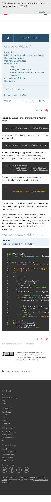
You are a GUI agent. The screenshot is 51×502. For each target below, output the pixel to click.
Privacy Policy (7, 458)
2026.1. (24, 6)
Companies (6, 421)
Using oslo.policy (11, 64)
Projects (5, 395)
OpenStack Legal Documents (27, 360)
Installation (9, 52)
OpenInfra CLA (7, 460)
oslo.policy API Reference (15, 78)
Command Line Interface (15, 61)
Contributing (9, 81)
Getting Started (7, 435)
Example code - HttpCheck (16, 95)
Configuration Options (14, 58)
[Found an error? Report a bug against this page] (46, 111)
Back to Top (43, 12)
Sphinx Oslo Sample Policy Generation (27, 72)
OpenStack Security (9, 398)
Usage (13, 66)
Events (4, 415)
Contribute (6, 423)
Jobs (3, 418)
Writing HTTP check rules (21, 69)
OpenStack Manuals (9, 432)
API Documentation (9, 438)
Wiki (3, 440)
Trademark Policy (8, 455)
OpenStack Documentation (30, 38)
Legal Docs (6, 449)
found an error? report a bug (18, 372)
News (4, 403)
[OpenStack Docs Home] (8, 38)
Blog (3, 401)
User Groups (6, 412)
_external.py (28, 244)
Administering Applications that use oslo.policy (25, 55)
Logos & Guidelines (9, 452)
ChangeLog (15, 75)
